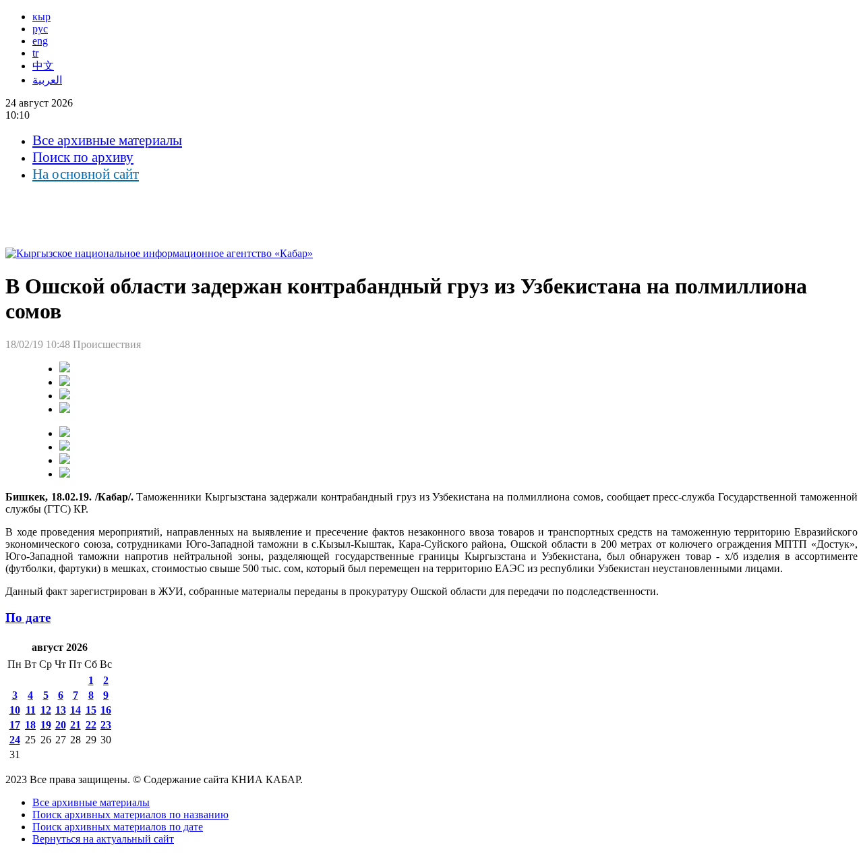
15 (91, 710)
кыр (41, 16)
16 (105, 710)
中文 (43, 66)
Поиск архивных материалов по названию (130, 814)
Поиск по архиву (82, 157)
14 (75, 710)
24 (14, 739)
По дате (28, 617)
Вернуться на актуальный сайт (103, 839)
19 (45, 725)
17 (14, 725)
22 (91, 725)
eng (40, 41)
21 (75, 725)
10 (14, 710)
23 (105, 725)
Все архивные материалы (107, 140)
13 (60, 710)
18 (30, 725)
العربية (47, 80)
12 (45, 710)
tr (35, 53)
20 (60, 725)
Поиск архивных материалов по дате (117, 826)
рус (40, 28)
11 (31, 710)
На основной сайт (85, 174)
